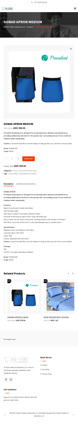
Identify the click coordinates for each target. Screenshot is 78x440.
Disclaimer (45, 369)
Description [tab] (8, 184)
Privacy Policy (47, 374)
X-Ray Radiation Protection (27, 174)
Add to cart (28, 159)
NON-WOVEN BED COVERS (56, 317)
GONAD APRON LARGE (17, 317)
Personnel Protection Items (28, 171)
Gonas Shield (12, 174)
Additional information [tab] (26, 184)
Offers (15, 171)
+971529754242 (40, 2)
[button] (71, 49)
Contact (44, 365)
